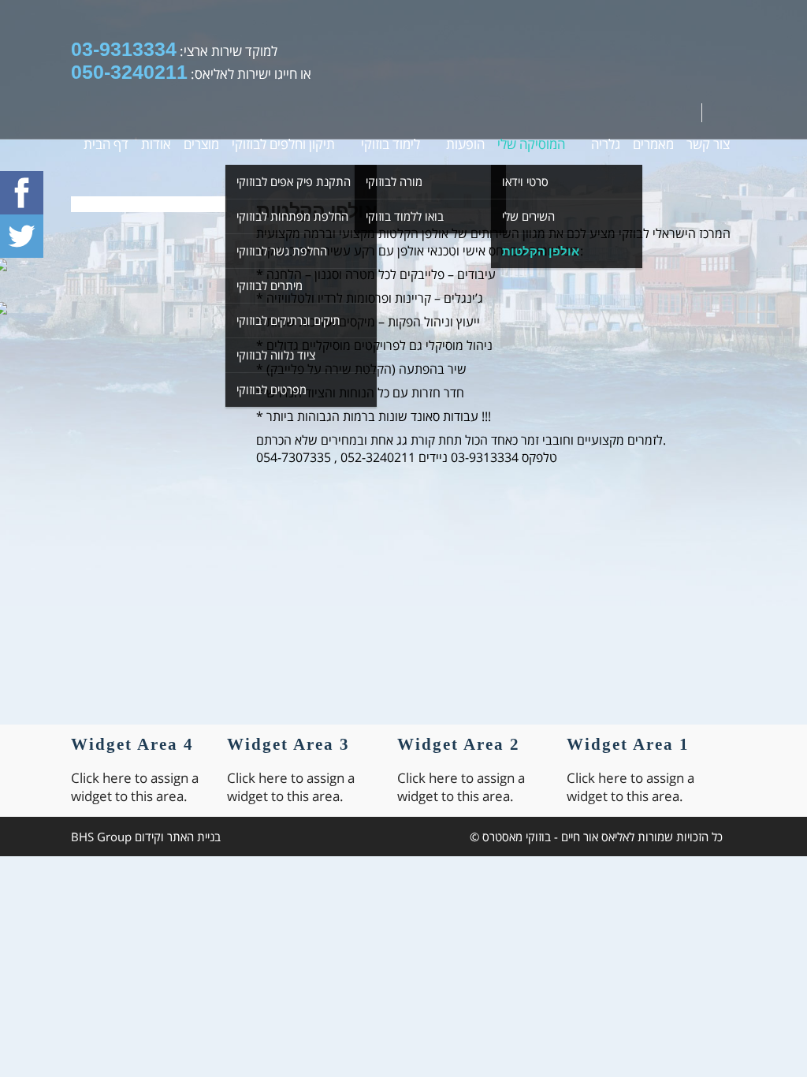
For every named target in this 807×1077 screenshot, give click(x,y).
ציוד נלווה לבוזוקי (275, 355)
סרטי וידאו (525, 181)
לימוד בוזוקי (390, 144)
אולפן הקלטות (540, 251)
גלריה (605, 144)
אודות (156, 144)
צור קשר (708, 144)
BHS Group (101, 836)
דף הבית (106, 144)
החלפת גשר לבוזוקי (281, 251)
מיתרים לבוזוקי (269, 285)
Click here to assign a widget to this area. (630, 787)
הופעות (465, 144)
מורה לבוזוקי (394, 181)
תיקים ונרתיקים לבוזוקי (288, 320)
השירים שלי (528, 216)
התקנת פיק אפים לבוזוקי (293, 181)
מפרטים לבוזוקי (271, 389)
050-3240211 (129, 72)
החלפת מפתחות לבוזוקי (292, 216)
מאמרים (653, 144)
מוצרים (201, 144)
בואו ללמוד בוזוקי (405, 216)
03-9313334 (124, 49)
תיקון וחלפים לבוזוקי (283, 144)
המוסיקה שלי (531, 144)
